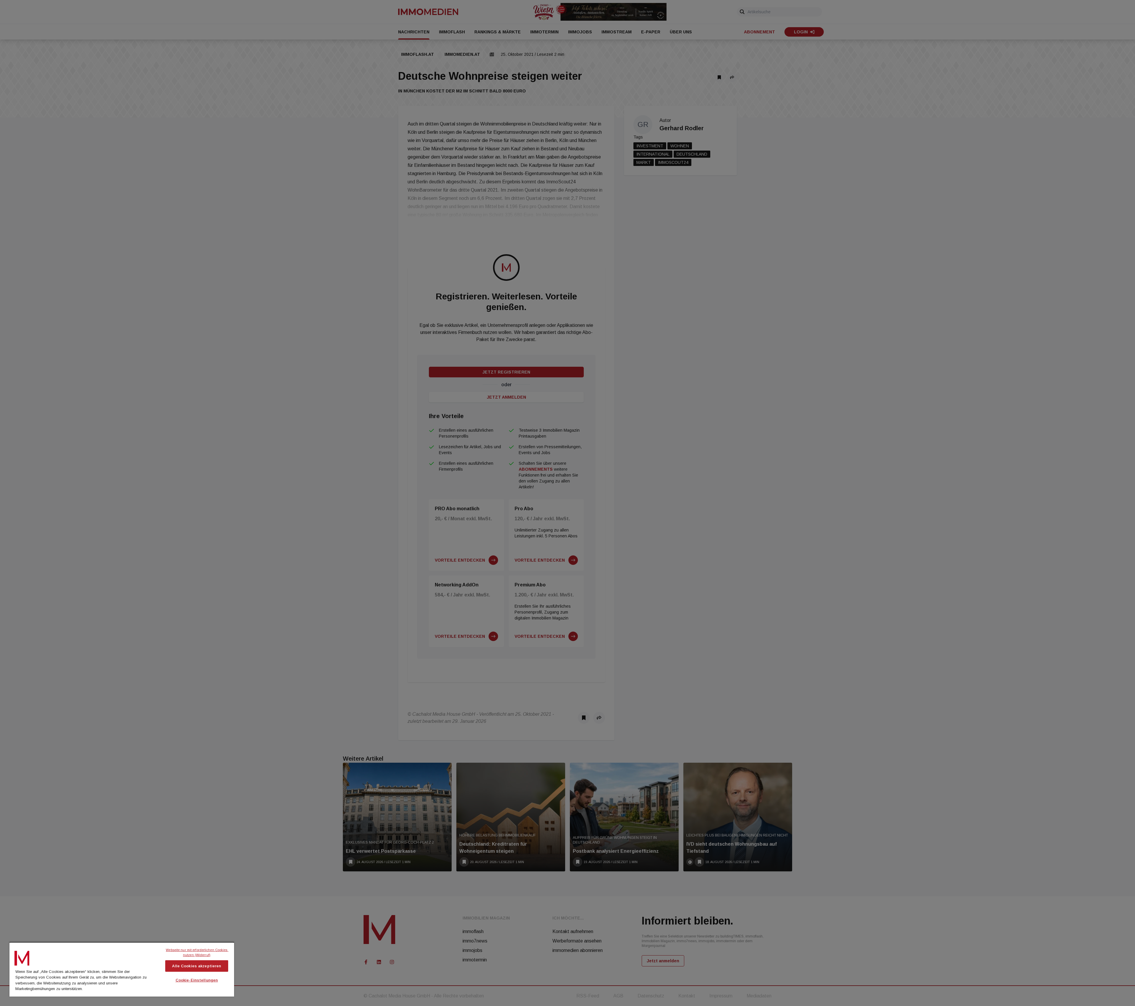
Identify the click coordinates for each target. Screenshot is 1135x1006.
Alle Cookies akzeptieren (196, 966)
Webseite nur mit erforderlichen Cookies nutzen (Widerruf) (197, 952)
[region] (121, 969)
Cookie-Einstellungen (197, 980)
